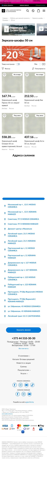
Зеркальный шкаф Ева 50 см (33, 101)
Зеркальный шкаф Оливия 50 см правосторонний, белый (12, 143)
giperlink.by (30, 402)
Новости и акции (23, 363)
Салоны (23, 367)
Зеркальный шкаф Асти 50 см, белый (34, 142)
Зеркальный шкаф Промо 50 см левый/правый (11, 102)
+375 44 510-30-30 (23, 338)
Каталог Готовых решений (23, 359)
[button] (4, 74)
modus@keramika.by (7, 413)
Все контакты (23, 348)
